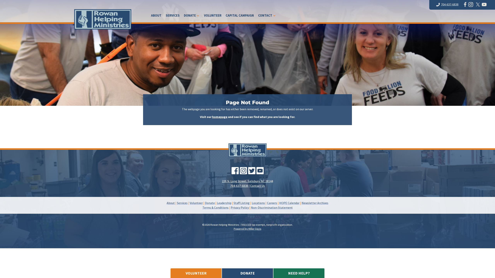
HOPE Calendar (289, 203)
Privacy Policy (240, 207)
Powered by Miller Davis (247, 229)
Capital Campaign (240, 16)
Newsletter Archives (315, 203)
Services (173, 16)
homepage (219, 117)
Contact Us (257, 186)
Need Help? (299, 273)
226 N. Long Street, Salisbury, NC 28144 (247, 181)
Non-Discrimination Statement (272, 207)
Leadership (224, 203)
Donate (190, 16)
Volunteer (212, 16)
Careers (272, 203)
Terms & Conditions (215, 207)
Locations (258, 203)
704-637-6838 (449, 4)
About (156, 16)
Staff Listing (242, 203)
